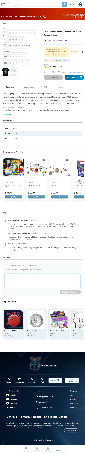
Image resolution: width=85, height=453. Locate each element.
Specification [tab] (29, 87)
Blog (71, 395)
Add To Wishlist (72, 77)
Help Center (74, 403)
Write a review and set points (16, 269)
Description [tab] (10, 87)
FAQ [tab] (45, 87)
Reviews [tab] (59, 87)
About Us (73, 407)
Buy (14, 197)
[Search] (64, 4)
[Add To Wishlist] (21, 174)
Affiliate (73, 399)
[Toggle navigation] (3, 4)
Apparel (5, 23)
